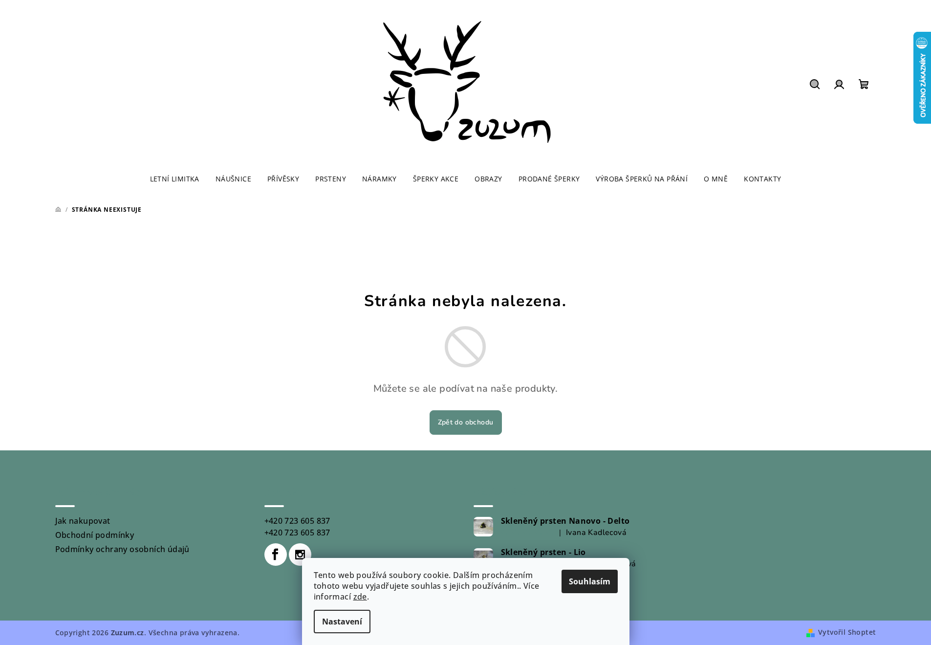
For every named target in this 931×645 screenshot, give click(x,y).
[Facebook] (275, 554)
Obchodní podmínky (94, 535)
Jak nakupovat (82, 520)
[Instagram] (300, 554)
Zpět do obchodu (466, 422)
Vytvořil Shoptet (847, 632)
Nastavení (342, 621)
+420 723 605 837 (297, 520)
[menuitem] (174, 179)
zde (360, 596)
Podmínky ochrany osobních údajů (122, 549)
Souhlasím (589, 581)
